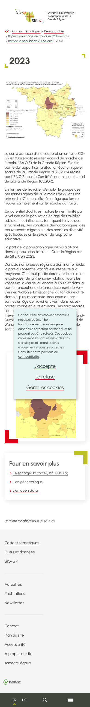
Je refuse (45, 377)
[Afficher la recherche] (45, 700)
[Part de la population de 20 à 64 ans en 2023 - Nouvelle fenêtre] (46, 409)
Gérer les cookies (45, 387)
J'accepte (45, 366)
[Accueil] (7, 31)
